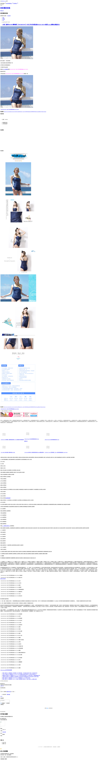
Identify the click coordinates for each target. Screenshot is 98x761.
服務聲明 (58, 746)
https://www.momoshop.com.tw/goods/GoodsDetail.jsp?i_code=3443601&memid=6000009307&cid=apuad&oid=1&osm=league (25, 111)
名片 (3, 20)
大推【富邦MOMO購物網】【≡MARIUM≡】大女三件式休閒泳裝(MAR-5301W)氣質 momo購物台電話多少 (31, 24)
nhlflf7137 (2, 685)
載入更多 (2, 698)
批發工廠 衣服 (3, 578)
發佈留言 (2, 704)
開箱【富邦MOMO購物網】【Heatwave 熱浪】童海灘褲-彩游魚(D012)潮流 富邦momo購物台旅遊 (19, 679)
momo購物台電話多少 (6, 525)
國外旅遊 (8, 694)
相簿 (3, 17)
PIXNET (41, 746)
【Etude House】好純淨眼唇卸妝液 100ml (52, 439)
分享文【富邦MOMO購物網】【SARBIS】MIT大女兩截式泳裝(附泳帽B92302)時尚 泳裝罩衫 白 (19, 674)
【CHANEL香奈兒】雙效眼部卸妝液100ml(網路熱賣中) (34, 452)
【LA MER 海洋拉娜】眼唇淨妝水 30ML (8, 452)
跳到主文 (2, 10)
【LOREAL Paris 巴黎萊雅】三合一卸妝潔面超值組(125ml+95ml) (56, 452)
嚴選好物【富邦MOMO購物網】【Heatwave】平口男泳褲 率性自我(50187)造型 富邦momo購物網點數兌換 (21, 675)
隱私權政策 (54, 746)
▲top (1, 696)
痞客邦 (8, 691)
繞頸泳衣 (26, 441)
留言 (10, 691)
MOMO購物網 (5, 69)
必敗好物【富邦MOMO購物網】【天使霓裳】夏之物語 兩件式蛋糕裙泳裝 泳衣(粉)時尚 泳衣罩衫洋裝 (20, 676)
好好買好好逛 (5, 8)
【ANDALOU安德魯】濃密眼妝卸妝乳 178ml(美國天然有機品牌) (12, 439)
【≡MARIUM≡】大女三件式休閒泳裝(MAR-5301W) (9, 109)
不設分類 (8, 15)
